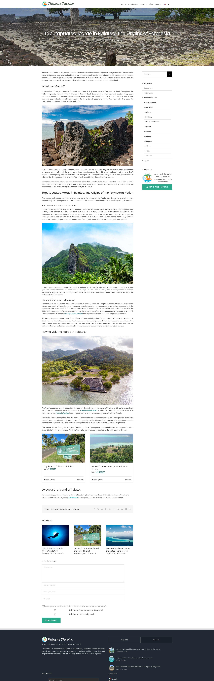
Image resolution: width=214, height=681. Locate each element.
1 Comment (92, 553)
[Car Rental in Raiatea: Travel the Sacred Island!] (87, 526)
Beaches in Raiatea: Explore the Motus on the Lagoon (118, 549)
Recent (156, 640)
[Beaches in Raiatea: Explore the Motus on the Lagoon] (119, 526)
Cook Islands (148, 88)
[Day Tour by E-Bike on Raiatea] (63, 448)
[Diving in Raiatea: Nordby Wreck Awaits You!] (55, 526)
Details (81, 480)
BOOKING (51, 644)
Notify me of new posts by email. (81, 614)
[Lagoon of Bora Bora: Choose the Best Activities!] (111, 659)
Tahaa (147, 146)
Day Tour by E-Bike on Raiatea (58, 466)
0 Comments (59, 553)
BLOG (70, 644)
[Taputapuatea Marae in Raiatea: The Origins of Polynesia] (111, 668)
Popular (124, 640)
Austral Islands (150, 102)
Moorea (148, 131)
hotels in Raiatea (62, 413)
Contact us (73, 497)
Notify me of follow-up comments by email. (86, 610)
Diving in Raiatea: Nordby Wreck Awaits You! (52, 549)
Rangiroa (148, 141)
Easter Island (148, 93)
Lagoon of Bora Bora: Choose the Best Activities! (134, 658)
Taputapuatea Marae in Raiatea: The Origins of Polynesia (138, 666)
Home (97, 40)
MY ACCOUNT (61, 644)
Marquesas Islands (152, 122)
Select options (50, 480)
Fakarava (148, 112)
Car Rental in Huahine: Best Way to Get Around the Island (138, 649)
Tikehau (148, 156)
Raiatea (116, 40)
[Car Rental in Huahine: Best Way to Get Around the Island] (111, 650)
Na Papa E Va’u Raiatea (74, 314)
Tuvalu (146, 160)
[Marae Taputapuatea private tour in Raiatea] (111, 448)
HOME (44, 644)
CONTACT (77, 644)
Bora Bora (149, 107)
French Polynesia (106, 40)
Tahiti (147, 151)
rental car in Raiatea (89, 410)
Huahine (148, 117)
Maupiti (148, 127)
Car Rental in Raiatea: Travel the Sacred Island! (86, 549)
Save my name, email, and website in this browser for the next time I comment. (75, 606)
